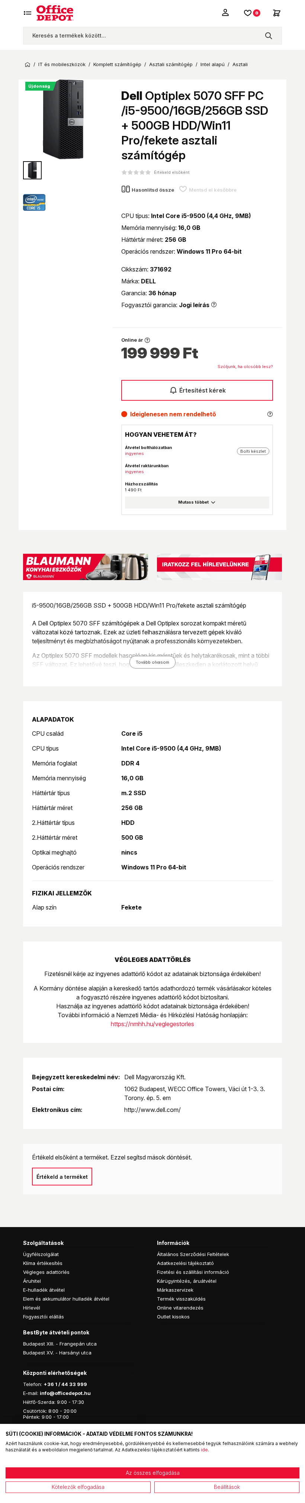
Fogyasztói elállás (43, 1317)
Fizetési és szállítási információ (193, 1272)
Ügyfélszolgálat (41, 1254)
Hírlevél (31, 1308)
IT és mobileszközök (62, 64)
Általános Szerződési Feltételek (193, 1254)
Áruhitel (32, 1281)
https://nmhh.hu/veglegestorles (152, 1024)
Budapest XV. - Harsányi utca (57, 1353)
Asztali (240, 64)
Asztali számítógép (171, 64)
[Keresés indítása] (268, 36)
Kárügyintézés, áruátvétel (186, 1281)
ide (204, 1449)
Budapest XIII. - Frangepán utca (60, 1344)
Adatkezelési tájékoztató (185, 1263)
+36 (49, 1384)
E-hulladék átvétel (44, 1290)
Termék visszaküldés (181, 1299)
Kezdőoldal (27, 65)
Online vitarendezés (180, 1308)
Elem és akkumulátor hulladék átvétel (66, 1299)
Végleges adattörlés (46, 1272)
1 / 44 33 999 (70, 1384)
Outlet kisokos (173, 1317)
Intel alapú (212, 64)
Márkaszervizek (175, 1290)
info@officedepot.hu (65, 1393)
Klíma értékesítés (42, 1263)
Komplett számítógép (117, 64)
